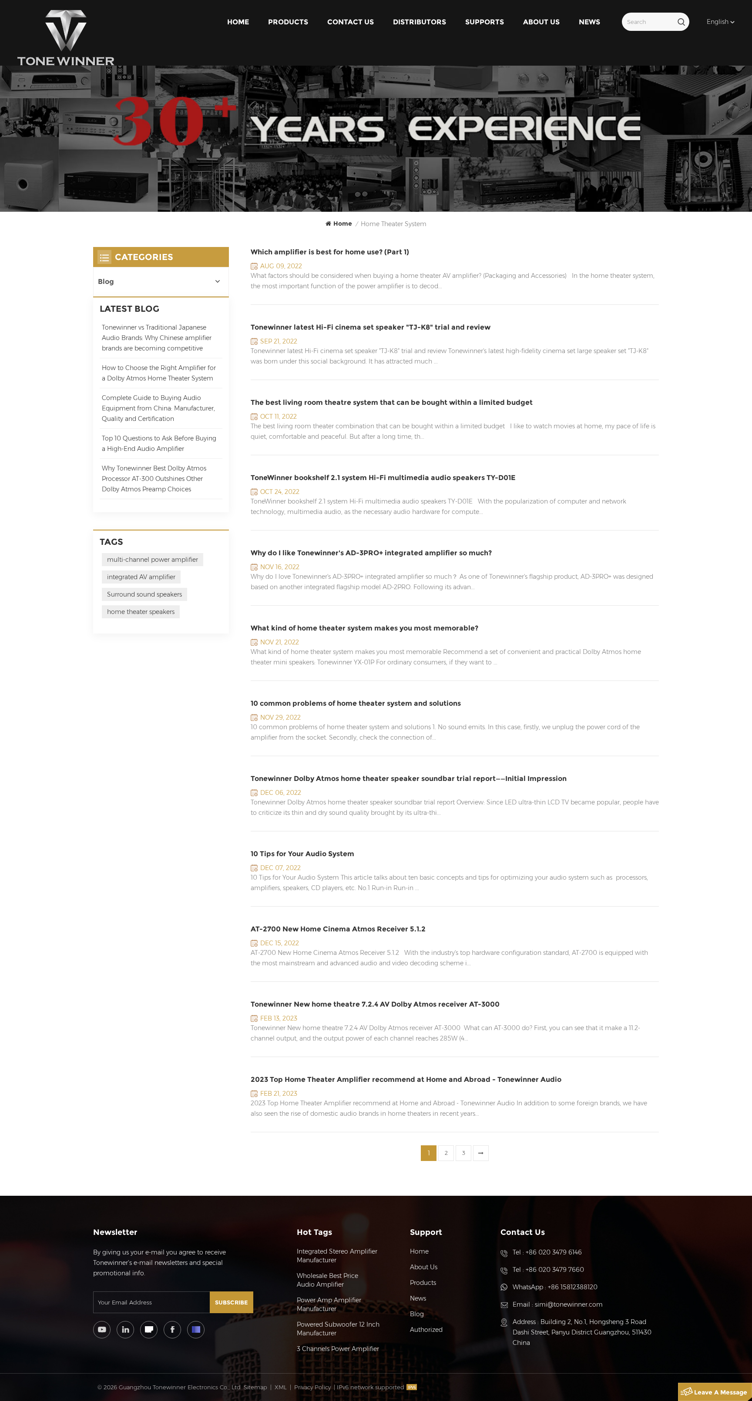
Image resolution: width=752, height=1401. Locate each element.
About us (541, 22)
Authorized (426, 1330)
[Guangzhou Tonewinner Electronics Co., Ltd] (65, 38)
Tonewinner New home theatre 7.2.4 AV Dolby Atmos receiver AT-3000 (375, 1004)
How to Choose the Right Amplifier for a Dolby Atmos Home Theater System (159, 373)
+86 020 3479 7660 (555, 1270)
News (589, 22)
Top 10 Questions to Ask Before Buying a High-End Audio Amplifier (159, 443)
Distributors (419, 22)
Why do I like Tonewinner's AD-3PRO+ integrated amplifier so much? (371, 553)
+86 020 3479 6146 (554, 1252)
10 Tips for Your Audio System (302, 854)
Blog (106, 281)
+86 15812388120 (573, 1287)
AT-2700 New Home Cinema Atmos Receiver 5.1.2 (338, 929)
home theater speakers (141, 612)
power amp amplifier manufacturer (329, 1304)
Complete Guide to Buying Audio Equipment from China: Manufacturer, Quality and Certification (158, 408)
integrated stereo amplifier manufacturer (337, 1256)
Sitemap (255, 1387)
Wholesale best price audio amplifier (327, 1280)
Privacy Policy (312, 1387)
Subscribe (231, 1302)
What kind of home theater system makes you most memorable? (364, 628)
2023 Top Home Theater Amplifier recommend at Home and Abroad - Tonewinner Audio (406, 1079)
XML (281, 1387)
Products (288, 22)
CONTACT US (350, 22)
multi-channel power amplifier (152, 560)
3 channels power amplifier (338, 1349)
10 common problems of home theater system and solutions (356, 703)
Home (238, 22)
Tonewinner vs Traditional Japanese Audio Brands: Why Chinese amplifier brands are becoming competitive (157, 338)
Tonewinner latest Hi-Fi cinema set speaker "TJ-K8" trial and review (370, 327)
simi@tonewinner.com (569, 1304)
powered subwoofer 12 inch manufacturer (338, 1329)
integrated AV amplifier (141, 577)
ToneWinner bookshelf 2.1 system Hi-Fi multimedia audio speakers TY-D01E (383, 478)
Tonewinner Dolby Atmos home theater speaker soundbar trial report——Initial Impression (409, 778)
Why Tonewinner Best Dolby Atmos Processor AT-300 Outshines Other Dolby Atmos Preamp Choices (154, 478)
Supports (484, 22)
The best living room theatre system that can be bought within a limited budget (392, 402)
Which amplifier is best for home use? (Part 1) (330, 252)
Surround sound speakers (144, 594)
